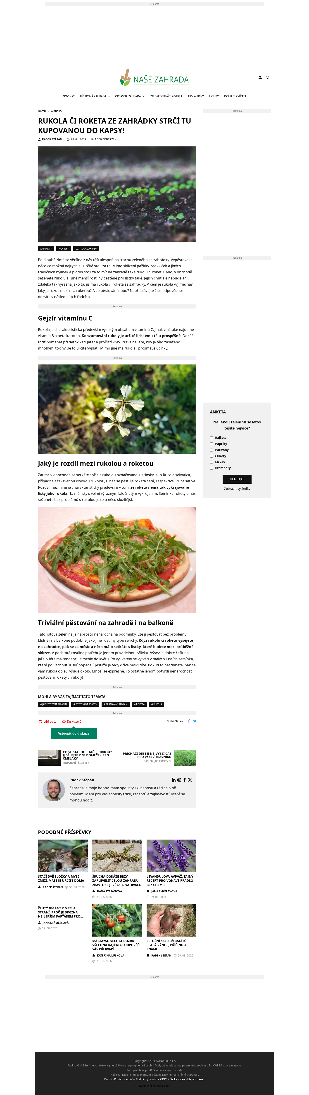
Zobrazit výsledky (237, 488)
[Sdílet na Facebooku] (188, 721)
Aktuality (46, 248)
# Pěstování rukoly (115, 704)
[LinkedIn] (174, 780)
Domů (108, 1079)
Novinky (69, 96)
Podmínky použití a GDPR (151, 1079)
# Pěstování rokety (85, 704)
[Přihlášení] (260, 77)
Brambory (223, 468)
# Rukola (156, 704)
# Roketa (139, 704)
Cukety (220, 456)
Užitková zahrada (93, 96)
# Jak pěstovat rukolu (53, 704)
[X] (190, 780)
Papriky (221, 444)
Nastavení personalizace (154, 1086)
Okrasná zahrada (128, 96)
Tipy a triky (196, 96)
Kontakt (119, 1079)
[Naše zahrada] (154, 77)
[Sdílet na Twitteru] (194, 721)
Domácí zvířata (235, 96)
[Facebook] (184, 780)
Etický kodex (177, 1079)
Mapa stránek (196, 1079)
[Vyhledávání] (268, 77)
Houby (214, 96)
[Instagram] (179, 780)
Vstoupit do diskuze (73, 733)
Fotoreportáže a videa (166, 96)
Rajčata (220, 438)
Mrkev (220, 462)
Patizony (222, 450)
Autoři (130, 1079)
